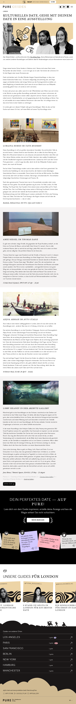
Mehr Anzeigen (38, 520)
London (5, 11)
